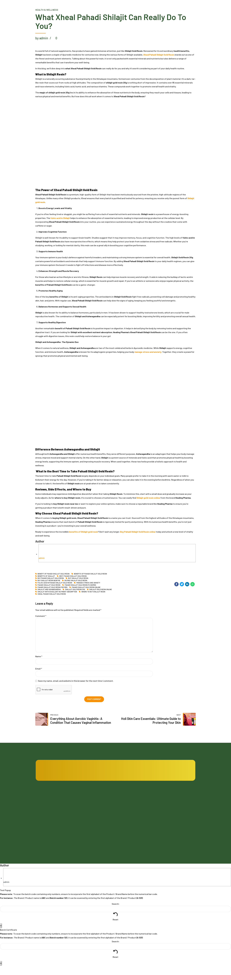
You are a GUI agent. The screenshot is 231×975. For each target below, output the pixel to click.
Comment (40, 616)
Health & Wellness (46, 9)
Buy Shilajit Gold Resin (78, 578)
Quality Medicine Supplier (128, 815)
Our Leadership (83, 815)
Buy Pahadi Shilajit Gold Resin (51, 578)
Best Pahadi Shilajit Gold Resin (72, 576)
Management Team (85, 822)
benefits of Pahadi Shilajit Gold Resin (90, 574)
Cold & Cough (165, 815)
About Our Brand (84, 829)
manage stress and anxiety (88, 583)
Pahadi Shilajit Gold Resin (49, 585)
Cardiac (163, 808)
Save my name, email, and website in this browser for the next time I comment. (75, 681)
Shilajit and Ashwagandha (49, 589)
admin (42, 558)
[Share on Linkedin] (187, 584)
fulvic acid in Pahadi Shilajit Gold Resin (55, 583)
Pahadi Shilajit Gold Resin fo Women (80, 585)
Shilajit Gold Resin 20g (75, 589)
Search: (115, 904)
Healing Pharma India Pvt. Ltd (56, 828)
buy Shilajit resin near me (49, 580)
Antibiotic (164, 801)
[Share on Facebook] (176, 584)
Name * (38, 656)
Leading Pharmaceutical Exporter (132, 822)
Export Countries (84, 836)
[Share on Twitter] (182, 584)
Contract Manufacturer (128, 801)
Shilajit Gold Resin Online (100, 589)
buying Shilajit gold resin (76, 580)
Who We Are (82, 808)
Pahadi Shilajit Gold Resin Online (86, 587)
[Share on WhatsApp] (192, 584)
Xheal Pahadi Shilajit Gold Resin (52, 594)
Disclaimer (122, 829)
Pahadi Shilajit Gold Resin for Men (52, 587)
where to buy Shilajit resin (93, 592)
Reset (115, 919)
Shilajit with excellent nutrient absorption (57, 592)
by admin (41, 38)
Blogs (79, 801)
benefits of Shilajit (46, 576)
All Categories (165, 829)
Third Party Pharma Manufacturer (132, 808)
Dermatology (165, 822)
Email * (38, 668)
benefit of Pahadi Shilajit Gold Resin (54, 574)
